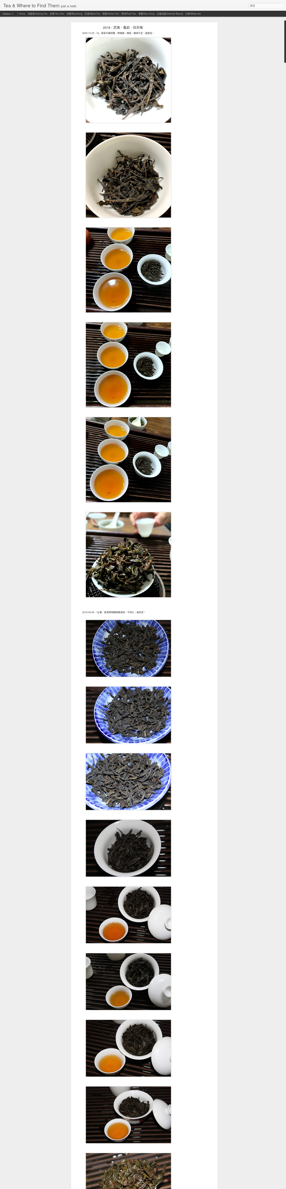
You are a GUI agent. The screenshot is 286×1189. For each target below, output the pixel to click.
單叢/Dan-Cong (146, 13)
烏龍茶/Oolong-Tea (38, 13)
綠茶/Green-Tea (110, 13)
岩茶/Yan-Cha (57, 13)
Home (22, 13)
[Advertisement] (188, 78)
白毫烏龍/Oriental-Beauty (170, 13)
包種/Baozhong (74, 13)
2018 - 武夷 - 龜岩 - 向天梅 (123, 27)
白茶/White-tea (193, 13)
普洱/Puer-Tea (128, 13)
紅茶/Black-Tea (92, 13)
